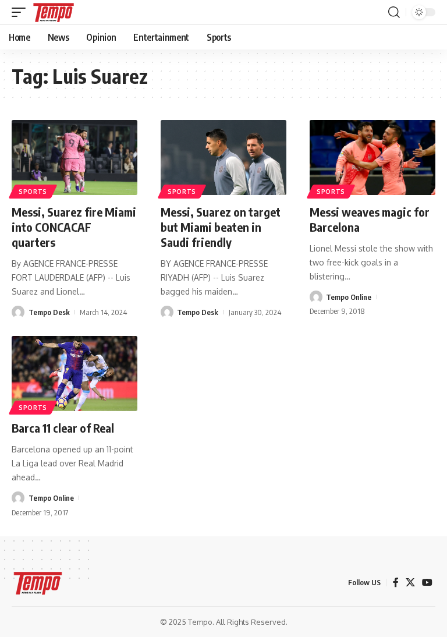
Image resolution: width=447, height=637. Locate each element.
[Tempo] (53, 12)
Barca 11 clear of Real (63, 427)
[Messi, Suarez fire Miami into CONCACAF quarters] (74, 158)
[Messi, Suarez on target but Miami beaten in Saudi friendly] (223, 158)
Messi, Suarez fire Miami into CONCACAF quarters (74, 226)
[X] (410, 582)
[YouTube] (427, 582)
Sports (33, 191)
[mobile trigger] (21, 12)
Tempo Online (348, 297)
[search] (394, 12)
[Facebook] (396, 582)
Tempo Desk (49, 312)
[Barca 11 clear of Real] (74, 374)
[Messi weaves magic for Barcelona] (372, 158)
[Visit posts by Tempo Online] (316, 297)
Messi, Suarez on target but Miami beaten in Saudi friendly (221, 226)
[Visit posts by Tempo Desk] (18, 312)
